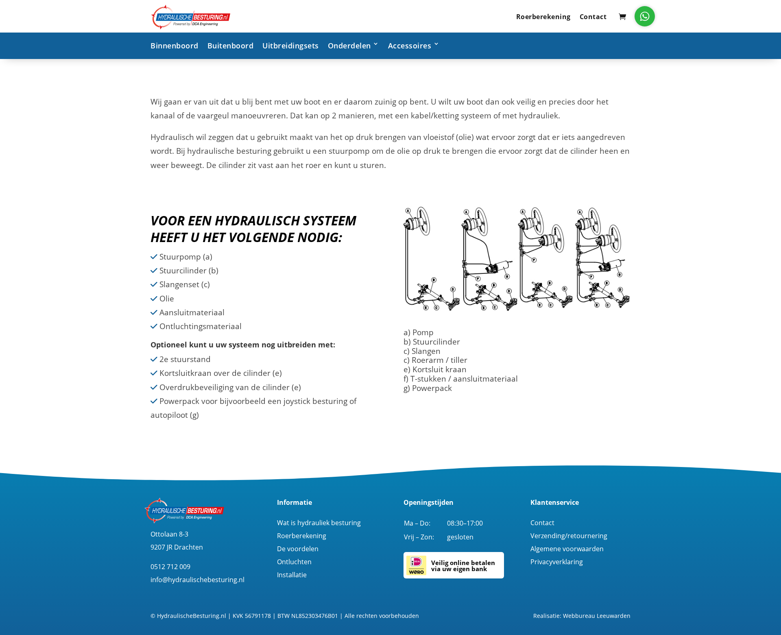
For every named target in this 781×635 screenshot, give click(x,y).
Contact (593, 16)
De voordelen (298, 548)
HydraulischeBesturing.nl (191, 616)
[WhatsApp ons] (645, 16)
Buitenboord (230, 45)
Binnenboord (175, 45)
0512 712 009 (170, 566)
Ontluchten (294, 561)
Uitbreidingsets (290, 45)
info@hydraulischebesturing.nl (197, 579)
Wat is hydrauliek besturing (319, 522)
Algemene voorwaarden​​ (567, 548)
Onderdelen (349, 45)
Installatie (292, 574)
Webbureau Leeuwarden (596, 616)
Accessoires (410, 45)
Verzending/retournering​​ (568, 535)
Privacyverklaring (556, 561)
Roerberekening (543, 16)
